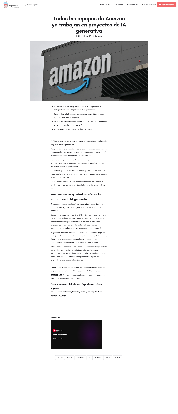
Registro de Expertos (168, 4)
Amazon (60, 357)
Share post (98, 36)
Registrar (153, 4)
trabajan (117, 357)
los (89, 357)
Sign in (146, 4)
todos (108, 357)
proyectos (98, 357)
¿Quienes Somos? (104, 4)
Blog (79, 36)
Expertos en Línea (132, 4)
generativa (80, 357)
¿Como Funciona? (118, 4)
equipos (69, 357)
